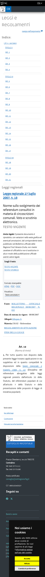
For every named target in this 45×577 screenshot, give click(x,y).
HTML (6, 286)
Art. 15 (8, 139)
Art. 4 (7, 69)
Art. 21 (8, 179)
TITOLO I (9, 47)
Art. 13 (8, 127)
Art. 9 (7, 104)
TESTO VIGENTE (11, 266)
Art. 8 (7, 98)
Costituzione (8, 419)
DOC (18, 286)
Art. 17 (8, 150)
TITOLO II (9, 76)
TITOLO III (9, 158)
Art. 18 (8, 162)
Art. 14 (8, 133)
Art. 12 (8, 121)
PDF (13, 286)
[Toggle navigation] (42, 9)
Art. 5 (7, 81)
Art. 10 (8, 110)
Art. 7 (7, 92)
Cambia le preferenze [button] (27, 568)
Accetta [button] (27, 559)
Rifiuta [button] (27, 564)
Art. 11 (8, 116)
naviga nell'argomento (31, 31)
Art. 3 (7, 63)
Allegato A (17, 319)
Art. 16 (8, 145)
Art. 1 (7, 52)
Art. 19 (8, 168)
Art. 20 (8, 174)
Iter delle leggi (9, 413)
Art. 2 (7, 58)
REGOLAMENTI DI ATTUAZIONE (20, 328)
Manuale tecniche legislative (13, 424)
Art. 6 (7, 87)
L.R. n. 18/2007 (10, 43)
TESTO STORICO (11, 270)
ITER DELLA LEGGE (14, 332)
